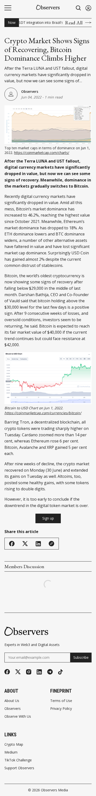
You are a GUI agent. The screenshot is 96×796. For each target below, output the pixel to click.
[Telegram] (50, 671)
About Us (11, 700)
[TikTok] (60, 671)
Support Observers (19, 768)
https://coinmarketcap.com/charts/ (41, 152)
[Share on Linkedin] (38, 543)
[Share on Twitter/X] (25, 543)
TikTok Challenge (18, 760)
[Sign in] (88, 8)
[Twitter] (18, 671)
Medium (10, 752)
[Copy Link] (51, 543)
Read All (73, 22)
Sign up (48, 518)
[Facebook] (7, 671)
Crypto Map (13, 744)
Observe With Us (17, 716)
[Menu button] (7, 7)
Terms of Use (61, 700)
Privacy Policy (61, 708)
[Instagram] (28, 671)
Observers (29, 91)
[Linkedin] (39, 671)
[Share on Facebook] (12, 543)
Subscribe (81, 657)
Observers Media (54, 790)
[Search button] (78, 8)
